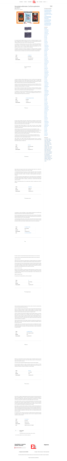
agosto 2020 (46, 95)
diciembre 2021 (46, 82)
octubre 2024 (46, 47)
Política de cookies (40, 451)
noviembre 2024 (46, 46)
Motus (50, 149)
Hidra (48, 146)
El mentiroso (30, 186)
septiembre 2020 (46, 94)
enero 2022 (45, 81)
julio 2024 (45, 51)
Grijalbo (48, 145)
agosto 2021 (46, 87)
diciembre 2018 (46, 121)
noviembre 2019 (46, 107)
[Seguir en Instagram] (49, 447)
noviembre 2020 (46, 91)
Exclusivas (46, 145)
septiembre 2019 (46, 109)
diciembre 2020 (46, 90)
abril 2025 (45, 40)
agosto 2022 (46, 76)
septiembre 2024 (46, 49)
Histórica (51, 146)
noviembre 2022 (46, 72)
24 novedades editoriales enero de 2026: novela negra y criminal (48, 14)
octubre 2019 (46, 108)
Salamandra (46, 158)
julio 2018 (45, 127)
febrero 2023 (46, 68)
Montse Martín (17, 9)
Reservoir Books (47, 154)
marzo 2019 (45, 117)
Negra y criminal (48, 150)
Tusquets (49, 159)
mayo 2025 (45, 38)
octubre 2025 (46, 32)
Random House (49, 153)
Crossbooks (48, 141)
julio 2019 (45, 112)
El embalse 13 (30, 55)
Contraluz (46, 141)
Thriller (47, 159)
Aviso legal (36, 451)
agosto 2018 (46, 126)
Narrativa (45, 150)
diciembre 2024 (46, 45)
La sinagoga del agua (29, 331)
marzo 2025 (45, 41)
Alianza (45, 140)
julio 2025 (45, 36)
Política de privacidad (46, 451)
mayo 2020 (45, 99)
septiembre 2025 (46, 33)
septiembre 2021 (46, 86)
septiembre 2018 (46, 125)
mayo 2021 (45, 89)
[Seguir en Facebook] (47, 447)
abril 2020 (45, 100)
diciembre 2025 (46, 29)
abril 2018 (45, 131)
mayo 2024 (45, 54)
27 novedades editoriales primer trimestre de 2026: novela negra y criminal (47, 24)
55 (28, 280)
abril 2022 (45, 78)
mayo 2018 (45, 130)
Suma (45, 159)
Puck (45, 153)
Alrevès (47, 140)
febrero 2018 (46, 134)
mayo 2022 (45, 77)
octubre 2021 (46, 85)
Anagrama (50, 140)
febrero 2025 (46, 42)
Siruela (51, 158)
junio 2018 (45, 129)
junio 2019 (45, 113)
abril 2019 (45, 116)
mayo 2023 (45, 64)
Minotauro (48, 149)
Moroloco (29, 370)
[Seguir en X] (44, 447)
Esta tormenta (26, 419)
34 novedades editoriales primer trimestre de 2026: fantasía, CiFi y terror (47, 20)
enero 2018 (45, 135)
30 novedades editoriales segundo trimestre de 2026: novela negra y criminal (48, 10)
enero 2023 (45, 69)
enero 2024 (45, 59)
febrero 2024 (46, 58)
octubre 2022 (46, 73)
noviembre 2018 (46, 122)
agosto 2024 (46, 50)
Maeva (45, 149)
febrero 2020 (46, 103)
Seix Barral (49, 158)
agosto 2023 (46, 63)
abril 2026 (45, 28)
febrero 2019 (46, 118)
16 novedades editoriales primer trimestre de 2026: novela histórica (47, 17)
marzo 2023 (45, 67)
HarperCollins (46, 146)
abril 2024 (45, 55)
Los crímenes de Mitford (28, 232)
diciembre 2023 (46, 60)
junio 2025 (45, 37)
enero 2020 (45, 104)
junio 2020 (45, 98)
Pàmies (47, 153)
